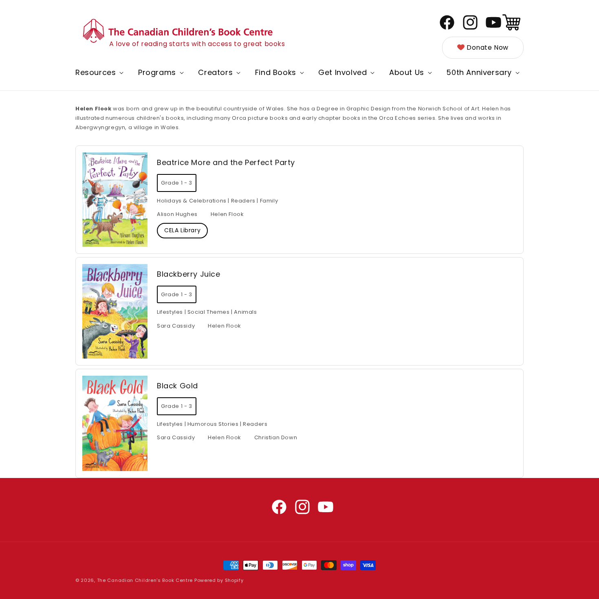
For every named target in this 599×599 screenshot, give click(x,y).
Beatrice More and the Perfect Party (226, 162)
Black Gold (177, 385)
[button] (98, 72)
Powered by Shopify (219, 580)
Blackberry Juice (188, 274)
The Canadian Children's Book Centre (145, 580)
